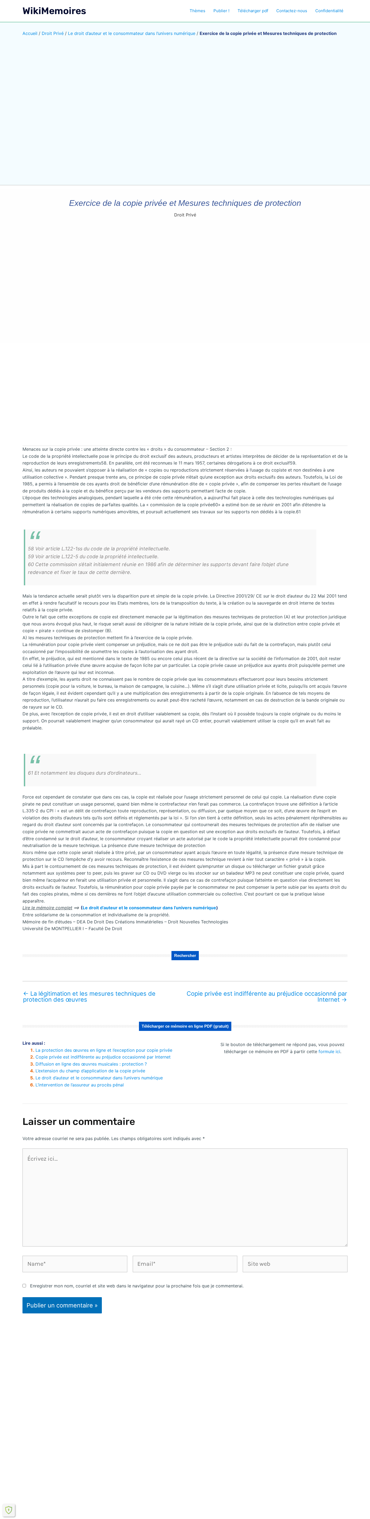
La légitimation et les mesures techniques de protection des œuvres (89, 996)
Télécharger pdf (253, 10)
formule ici (329, 1051)
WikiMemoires (54, 11)
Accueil (29, 33)
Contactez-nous (291, 10)
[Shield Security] (8, 1510)
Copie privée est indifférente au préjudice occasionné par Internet (267, 996)
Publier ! (221, 10)
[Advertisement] (185, 398)
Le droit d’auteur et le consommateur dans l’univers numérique (131, 33)
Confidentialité (329, 10)
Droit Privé (53, 33)
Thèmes (197, 10)
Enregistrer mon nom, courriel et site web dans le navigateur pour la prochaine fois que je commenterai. (137, 1285)
